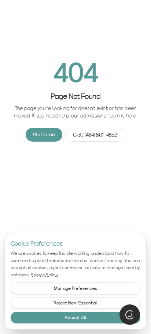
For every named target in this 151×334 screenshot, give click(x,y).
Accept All (75, 317)
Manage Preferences (75, 288)
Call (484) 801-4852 (95, 135)
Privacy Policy (44, 274)
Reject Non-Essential (75, 303)
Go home (44, 134)
